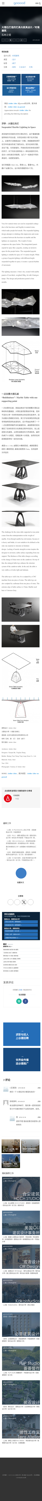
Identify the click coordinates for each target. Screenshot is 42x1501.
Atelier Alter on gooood (16, 107)
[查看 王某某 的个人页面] (5, 1089)
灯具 (31, 67)
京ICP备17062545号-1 (27, 1475)
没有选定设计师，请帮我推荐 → (13, 925)
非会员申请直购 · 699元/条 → (13, 931)
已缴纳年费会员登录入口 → (12, 937)
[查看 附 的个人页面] (12, 1118)
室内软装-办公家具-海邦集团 (10, 971)
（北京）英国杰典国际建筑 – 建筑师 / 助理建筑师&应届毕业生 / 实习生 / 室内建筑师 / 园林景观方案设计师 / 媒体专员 (21, 853)
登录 (20, 990)
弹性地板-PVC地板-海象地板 (10, 955)
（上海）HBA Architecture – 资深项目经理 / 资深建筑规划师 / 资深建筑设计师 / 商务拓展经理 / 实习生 (21, 842)
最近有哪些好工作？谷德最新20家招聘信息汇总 (21, 848)
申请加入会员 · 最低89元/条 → (13, 934)
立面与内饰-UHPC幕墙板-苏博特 (11, 958)
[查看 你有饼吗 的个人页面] (5, 1102)
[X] (24, 902)
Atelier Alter (12, 103)
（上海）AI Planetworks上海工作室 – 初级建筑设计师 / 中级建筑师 (21, 831)
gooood (20, 3)
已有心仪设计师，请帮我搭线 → (13, 921)
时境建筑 (15, 55)
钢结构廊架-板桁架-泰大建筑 (10, 949)
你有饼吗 (13, 1101)
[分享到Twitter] (10, 40)
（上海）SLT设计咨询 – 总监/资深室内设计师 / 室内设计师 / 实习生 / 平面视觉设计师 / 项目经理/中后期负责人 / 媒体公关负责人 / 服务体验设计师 (21, 859)
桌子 (14, 63)
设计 (14, 59)
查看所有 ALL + (7, 946)
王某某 (13, 1088)
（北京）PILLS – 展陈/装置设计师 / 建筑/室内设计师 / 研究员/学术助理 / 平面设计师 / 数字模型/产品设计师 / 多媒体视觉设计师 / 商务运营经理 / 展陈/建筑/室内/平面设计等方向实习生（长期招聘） (21, 836)
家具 (14, 67)
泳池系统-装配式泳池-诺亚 (10, 964)
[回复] (39, 1088)
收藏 (21, 40)
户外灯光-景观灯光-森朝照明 (10, 968)
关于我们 (4, 1475)
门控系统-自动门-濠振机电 (10, 952)
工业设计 (22, 67)
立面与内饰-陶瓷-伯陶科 (9, 961)
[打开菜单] (3, 3)
